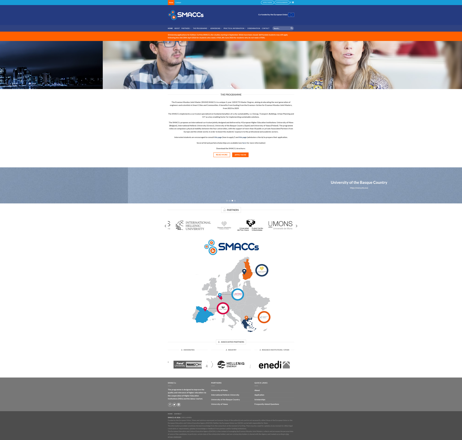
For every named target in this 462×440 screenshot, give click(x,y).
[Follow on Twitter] (174, 405)
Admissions (215, 28)
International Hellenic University (225, 395)
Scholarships (259, 399)
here (244, 143)
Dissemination (253, 28)
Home (171, 2)
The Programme (200, 28)
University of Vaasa (219, 404)
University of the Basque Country (225, 399)
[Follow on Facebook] (290, 2)
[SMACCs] (186, 15)
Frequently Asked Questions (266, 404)
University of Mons (219, 390)
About (177, 28)
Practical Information (234, 28)
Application (259, 395)
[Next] (450, 65)
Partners (185, 28)
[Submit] (292, 28)
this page (218, 137)
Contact (178, 2)
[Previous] (12, 65)
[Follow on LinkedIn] (293, 2)
